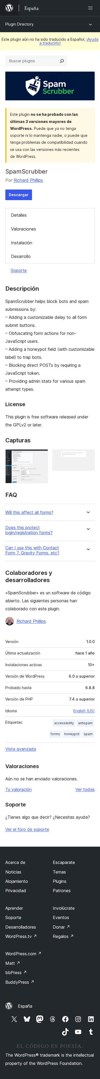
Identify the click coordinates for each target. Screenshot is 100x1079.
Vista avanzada (20, 749)
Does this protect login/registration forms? (29, 530)
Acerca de (15, 862)
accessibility (64, 723)
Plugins (59, 881)
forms (55, 734)
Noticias (13, 872)
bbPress (16, 972)
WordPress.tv (21, 936)
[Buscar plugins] (62, 61)
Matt (12, 963)
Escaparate (64, 862)
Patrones (62, 890)
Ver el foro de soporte (27, 829)
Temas (59, 872)
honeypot (71, 734)
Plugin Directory (19, 24)
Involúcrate (64, 908)
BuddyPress (19, 982)
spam (88, 734)
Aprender (14, 908)
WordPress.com (23, 953)
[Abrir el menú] (91, 8)
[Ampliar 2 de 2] (87, 456)
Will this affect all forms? (29, 512)
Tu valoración (18, 789)
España (25, 1006)
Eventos (61, 917)
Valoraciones (23, 229)
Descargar (19, 194)
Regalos (63, 936)
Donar (61, 927)
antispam (85, 723)
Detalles (19, 215)
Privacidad (15, 890)
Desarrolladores (20, 927)
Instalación (21, 242)
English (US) (84, 711)
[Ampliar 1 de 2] (40, 456)
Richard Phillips (28, 180)
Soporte (19, 270)
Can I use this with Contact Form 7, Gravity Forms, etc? (32, 550)
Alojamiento (16, 881)
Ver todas (85, 789)
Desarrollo (21, 256)
